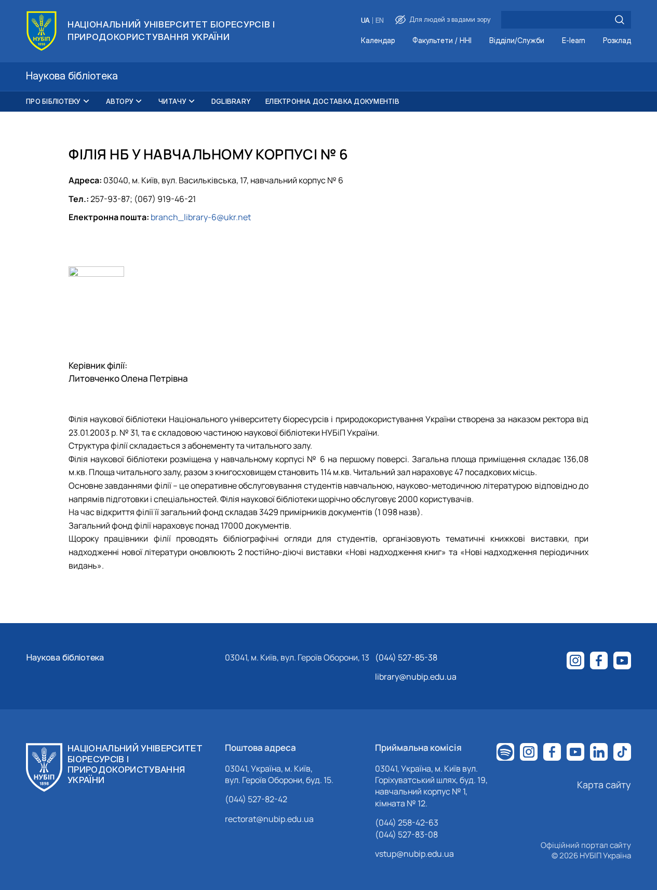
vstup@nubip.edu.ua (414, 853)
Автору (120, 101)
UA (365, 20)
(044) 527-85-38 (406, 657)
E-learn (573, 41)
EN (380, 20)
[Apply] (619, 20)
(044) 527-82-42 (256, 799)
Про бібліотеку (53, 101)
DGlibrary (231, 101)
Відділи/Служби (516, 41)
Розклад (617, 41)
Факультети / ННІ (442, 41)
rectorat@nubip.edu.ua (269, 819)
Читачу (172, 101)
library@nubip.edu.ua (416, 676)
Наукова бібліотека (65, 657)
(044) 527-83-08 (406, 834)
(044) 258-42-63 (406, 822)
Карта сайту (604, 784)
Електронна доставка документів (332, 101)
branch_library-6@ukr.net (201, 217)
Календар (378, 41)
